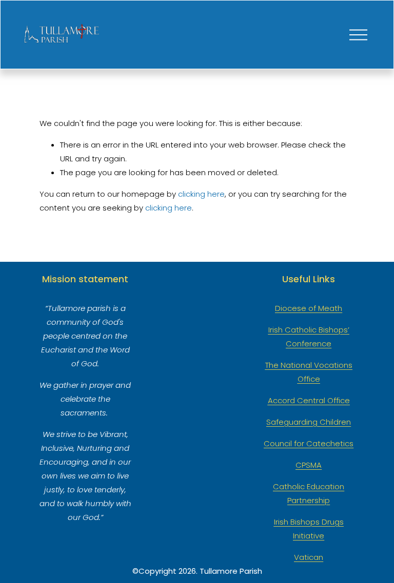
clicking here (201, 194)
